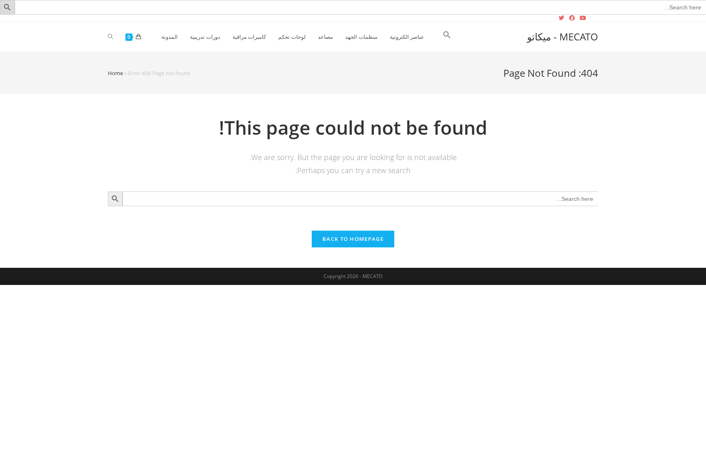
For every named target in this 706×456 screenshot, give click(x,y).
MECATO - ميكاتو (562, 36)
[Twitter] (563, 18)
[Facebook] (572, 18)
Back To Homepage (353, 238)
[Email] (593, 18)
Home (115, 73)
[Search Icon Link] (447, 37)
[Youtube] (583, 18)
